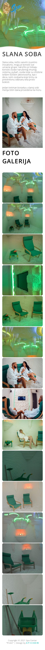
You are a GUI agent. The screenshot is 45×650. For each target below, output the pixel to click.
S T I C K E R (32, 643)
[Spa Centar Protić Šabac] (13, 13)
